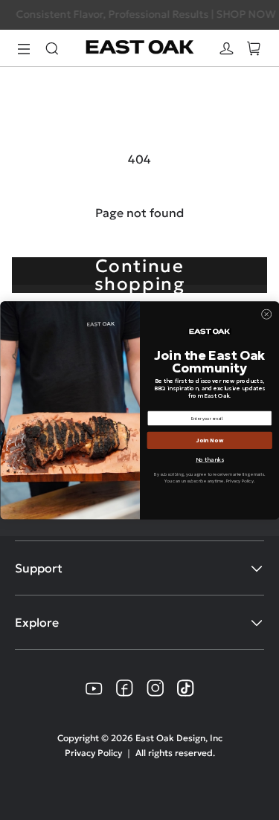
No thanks (210, 459)
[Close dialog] (266, 313)
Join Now (209, 440)
